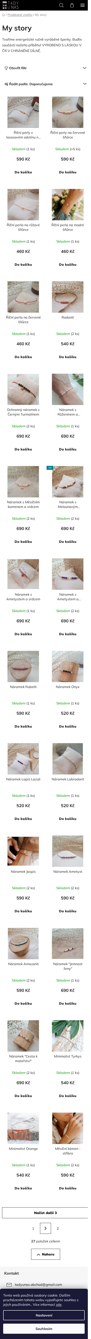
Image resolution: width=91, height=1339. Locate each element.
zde (59, 1304)
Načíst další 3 (45, 1213)
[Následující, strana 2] (45, 1228)
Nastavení (44, 1315)
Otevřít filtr (18, 68)
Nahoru (48, 1254)
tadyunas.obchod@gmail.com (38, 1284)
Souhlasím (44, 1329)
